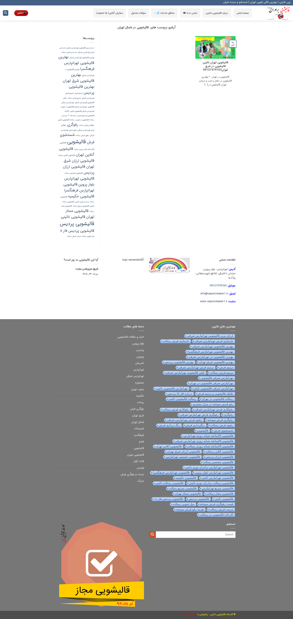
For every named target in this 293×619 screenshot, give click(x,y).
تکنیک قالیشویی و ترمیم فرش (215, 393)
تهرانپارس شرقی (135, 376)
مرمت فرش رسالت (74, 236)
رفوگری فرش (137, 409)
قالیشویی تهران (135, 455)
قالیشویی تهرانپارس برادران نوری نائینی (209, 467)
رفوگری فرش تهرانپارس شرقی (199, 414)
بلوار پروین (138, 343)
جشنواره (139, 383)
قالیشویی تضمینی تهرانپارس (183, 456)
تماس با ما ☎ (190, 13)
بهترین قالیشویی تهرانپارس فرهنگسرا (76, 63)
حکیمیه (140, 396)
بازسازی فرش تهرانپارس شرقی (214, 341)
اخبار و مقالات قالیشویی (131, 337)
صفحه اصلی (243, 13)
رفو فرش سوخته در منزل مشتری (213, 404)
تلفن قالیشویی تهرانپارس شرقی (184, 372)
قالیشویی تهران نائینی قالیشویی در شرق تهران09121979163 (215, 66)
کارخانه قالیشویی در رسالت (216, 514)
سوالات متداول (138, 13)
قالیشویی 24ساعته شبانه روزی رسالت (210, 446)
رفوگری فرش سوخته (220, 420)
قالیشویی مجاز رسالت (219, 493)
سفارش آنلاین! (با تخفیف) (109, 13)
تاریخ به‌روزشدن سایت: (86, 269)
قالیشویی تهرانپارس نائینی (217, 478)
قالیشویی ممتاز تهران (188, 493)
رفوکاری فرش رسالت (86, 125)
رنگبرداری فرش (195, 425)
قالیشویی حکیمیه (81, 196)
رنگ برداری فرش (169, 425)
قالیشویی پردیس (77, 224)
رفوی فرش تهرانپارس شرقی (184, 420)
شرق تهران (138, 415)
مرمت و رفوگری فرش (132, 474)
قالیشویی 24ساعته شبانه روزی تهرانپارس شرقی (204, 441)
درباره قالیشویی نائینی (217, 13)
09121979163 (218, 286)
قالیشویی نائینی (73, 217)
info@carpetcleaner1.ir (214, 294)
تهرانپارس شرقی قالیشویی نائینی (82, 111)
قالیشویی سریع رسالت (81, 206)
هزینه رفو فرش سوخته (190, 509)
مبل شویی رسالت (88, 236)
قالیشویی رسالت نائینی (169, 483)
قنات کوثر (138, 461)
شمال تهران (137, 422)
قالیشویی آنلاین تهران (76, 152)
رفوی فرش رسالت (82, 135)
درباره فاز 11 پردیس (69, 115)
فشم (141, 441)
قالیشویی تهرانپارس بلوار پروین (79, 181)
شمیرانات (139, 428)
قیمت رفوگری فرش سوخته (216, 504)
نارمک (140, 481)
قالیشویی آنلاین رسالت (66, 155)
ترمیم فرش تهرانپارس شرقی (196, 367)
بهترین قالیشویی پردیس (179, 362)
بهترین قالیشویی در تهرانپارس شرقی (211, 357)
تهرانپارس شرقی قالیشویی (217, 378)
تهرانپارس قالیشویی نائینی (172, 388)
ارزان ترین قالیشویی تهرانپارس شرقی (80, 47)
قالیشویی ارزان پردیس (219, 456)
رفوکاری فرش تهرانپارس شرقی (213, 409)
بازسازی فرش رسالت (69, 52)
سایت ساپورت (189, 614)
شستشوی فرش (223, 430)
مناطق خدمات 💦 (165, 13)
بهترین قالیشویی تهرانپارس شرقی (81, 57)
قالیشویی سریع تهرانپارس (217, 488)
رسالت (140, 402)
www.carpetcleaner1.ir (213, 301)
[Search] (5, 13)
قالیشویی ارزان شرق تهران (183, 451)
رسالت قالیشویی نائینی (66, 119)
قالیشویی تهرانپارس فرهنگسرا (78, 187)
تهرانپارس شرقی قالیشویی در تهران (74, 106)
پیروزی (140, 356)
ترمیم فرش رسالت (74, 98)
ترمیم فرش (78, 93)
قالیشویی (76, 142)
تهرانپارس (138, 370)
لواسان (140, 468)
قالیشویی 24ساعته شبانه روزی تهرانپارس (208, 435)
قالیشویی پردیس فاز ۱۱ (77, 231)
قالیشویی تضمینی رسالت (73, 173)
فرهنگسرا (139, 435)
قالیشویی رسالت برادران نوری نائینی (211, 483)
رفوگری (72, 125)
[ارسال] (152, 534)
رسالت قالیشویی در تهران (85, 119)
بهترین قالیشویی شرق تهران (78, 78)
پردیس (140, 350)
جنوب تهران (137, 389)
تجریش (139, 363)
